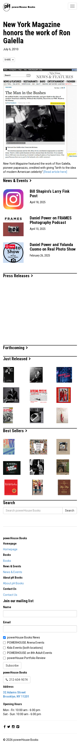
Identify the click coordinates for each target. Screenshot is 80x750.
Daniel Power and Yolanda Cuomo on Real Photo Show (52, 247)
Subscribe (12, 665)
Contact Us (10, 594)
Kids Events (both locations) (25, 647)
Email (7, 622)
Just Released (15, 358)
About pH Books (13, 583)
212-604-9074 (18, 679)
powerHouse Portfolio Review (26, 658)
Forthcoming (14, 347)
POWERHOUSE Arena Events (25, 642)
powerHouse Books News (23, 637)
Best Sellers (14, 430)
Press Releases (17, 275)
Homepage (10, 549)
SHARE (8, 59)
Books (7, 560)
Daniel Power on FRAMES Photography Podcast (51, 220)
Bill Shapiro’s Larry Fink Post (50, 193)
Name (7, 607)
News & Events (16, 180)
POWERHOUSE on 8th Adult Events (29, 652)
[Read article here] (55, 171)
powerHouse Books (15, 538)
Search (69, 510)
